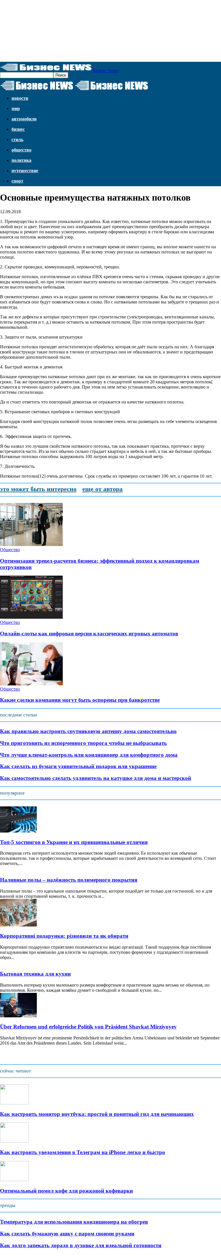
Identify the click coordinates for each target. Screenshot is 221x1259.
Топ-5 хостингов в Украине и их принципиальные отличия (74, 842)
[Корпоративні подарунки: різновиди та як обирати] (18, 924)
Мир (16, 108)
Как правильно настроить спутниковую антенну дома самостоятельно (88, 731)
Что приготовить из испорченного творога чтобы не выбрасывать (83, 743)
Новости (20, 98)
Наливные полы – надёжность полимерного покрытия (68, 880)
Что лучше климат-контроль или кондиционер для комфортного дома (89, 755)
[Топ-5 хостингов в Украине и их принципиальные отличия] (18, 831)
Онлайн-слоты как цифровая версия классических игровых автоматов (89, 634)
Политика (21, 160)
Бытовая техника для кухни (35, 974)
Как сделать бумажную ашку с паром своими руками (67, 1234)
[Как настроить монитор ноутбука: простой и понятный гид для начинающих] (14, 1102)
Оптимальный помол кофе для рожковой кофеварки (66, 1191)
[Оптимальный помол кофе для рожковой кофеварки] (14, 1179)
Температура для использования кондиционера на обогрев (74, 1222)
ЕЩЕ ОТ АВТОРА (102, 489)
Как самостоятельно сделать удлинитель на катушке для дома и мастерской (95, 778)
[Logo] (37, 90)
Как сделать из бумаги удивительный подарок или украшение (78, 766)
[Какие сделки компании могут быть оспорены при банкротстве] (31, 683)
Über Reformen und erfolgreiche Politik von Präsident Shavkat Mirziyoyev (88, 1027)
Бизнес (18, 129)
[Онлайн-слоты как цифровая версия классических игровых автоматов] (31, 617)
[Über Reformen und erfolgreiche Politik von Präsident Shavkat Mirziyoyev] (18, 1015)
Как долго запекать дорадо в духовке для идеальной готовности (80, 1245)
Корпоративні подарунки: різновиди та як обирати (64, 936)
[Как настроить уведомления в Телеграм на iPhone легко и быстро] (14, 1141)
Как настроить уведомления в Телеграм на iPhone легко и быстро (82, 1152)
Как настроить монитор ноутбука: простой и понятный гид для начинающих (97, 1114)
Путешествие (25, 170)
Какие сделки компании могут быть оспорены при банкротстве (80, 700)
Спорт (17, 180)
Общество (21, 149)
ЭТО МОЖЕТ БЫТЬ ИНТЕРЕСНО (38, 489)
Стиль (17, 139)
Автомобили (24, 118)
